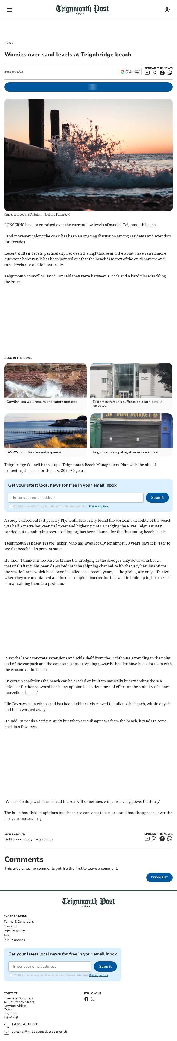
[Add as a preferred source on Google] (131, 71)
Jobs (7, 935)
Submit (157, 497)
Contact (9, 926)
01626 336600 (27, 1024)
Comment (159, 877)
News (8, 43)
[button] (9, 9)
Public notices (14, 940)
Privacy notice (98, 506)
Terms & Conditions (19, 921)
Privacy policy (14, 931)
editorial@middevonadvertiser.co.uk (39, 1032)
